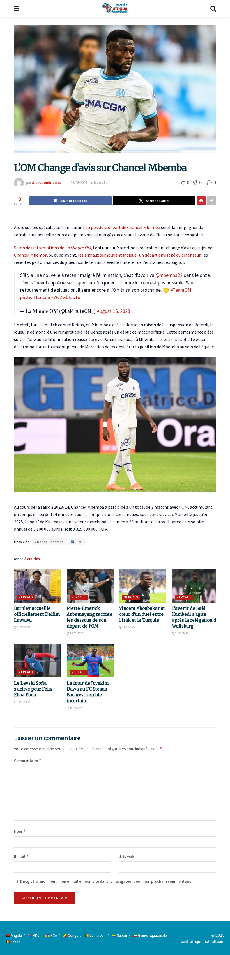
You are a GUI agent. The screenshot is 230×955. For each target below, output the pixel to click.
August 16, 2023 (113, 311)
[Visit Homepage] (115, 8)
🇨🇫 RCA (51, 935)
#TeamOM (180, 290)
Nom (20, 831)
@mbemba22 (169, 275)
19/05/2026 (76, 708)
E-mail (21, 856)
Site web (126, 856)
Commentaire (28, 760)
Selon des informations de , (53, 247)
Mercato (101, 182)
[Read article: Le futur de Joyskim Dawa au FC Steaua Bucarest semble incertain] (90, 660)
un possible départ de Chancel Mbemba (122, 227)
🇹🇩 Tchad (13, 942)
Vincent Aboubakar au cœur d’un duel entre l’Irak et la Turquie (142, 614)
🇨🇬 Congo (71, 935)
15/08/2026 (76, 633)
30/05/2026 (24, 702)
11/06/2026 (181, 633)
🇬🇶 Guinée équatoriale (150, 935)
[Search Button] (213, 8)
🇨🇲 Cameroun (95, 935)
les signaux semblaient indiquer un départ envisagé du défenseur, (139, 255)
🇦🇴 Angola (14, 935)
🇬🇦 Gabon (119, 935)
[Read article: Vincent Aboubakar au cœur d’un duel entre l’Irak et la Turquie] (142, 586)
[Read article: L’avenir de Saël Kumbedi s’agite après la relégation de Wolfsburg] (195, 586)
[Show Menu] (16, 8)
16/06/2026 (129, 627)
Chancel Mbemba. (31, 255)
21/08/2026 (24, 627)
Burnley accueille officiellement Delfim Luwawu (37, 614)
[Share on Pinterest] (201, 200)
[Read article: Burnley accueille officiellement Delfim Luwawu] (37, 586)
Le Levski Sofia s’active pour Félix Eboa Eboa (33, 689)
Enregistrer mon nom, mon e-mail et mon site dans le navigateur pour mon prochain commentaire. (106, 881)
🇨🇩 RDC (76, 542)
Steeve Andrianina (47, 182)
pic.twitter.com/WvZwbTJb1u (50, 297)
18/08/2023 (79, 182)
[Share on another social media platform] (211, 200)
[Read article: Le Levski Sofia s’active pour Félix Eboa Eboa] (37, 660)
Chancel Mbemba (49, 542)
